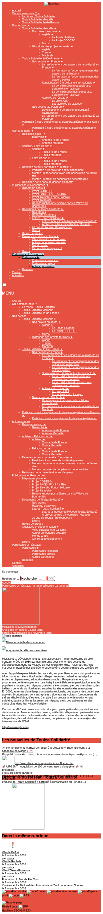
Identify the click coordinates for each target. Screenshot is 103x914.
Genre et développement (47, 248)
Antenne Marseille (53, 142)
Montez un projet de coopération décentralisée (60, 178)
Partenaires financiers (45, 260)
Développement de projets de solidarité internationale (65, 402)
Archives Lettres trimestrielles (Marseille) (67, 224)
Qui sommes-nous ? (26, 13)
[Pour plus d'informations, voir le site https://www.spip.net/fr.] (23, 906)
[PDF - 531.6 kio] (28, 828)
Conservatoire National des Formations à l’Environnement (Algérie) (42, 885)
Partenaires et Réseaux (28, 254)
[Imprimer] (12, 635)
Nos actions (21, 25)
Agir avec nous (23, 130)
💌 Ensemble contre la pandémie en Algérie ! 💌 (44, 763)
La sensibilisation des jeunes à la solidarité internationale (72, 93)
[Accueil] (51, 3)
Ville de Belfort (10, 852)
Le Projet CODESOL (64, 40)
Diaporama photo (34, 187)
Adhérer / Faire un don (37, 145)
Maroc (46, 43)
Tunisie (46, 52)
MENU (8, 293)
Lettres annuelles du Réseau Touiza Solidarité (69, 221)
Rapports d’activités (44, 215)
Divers (36, 230)
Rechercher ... (11, 578)
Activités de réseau (55, 97)
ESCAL (18, 910)
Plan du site (19, 891)
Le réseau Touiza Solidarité (38, 16)
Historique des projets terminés (52, 46)
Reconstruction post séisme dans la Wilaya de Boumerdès (60, 495)
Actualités (18, 275)
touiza (10, 858)
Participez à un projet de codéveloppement (58, 169)
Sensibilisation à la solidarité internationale (69, 82)
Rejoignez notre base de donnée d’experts (47, 181)
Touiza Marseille (52, 154)
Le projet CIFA (60, 100)
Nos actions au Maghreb (48, 106)
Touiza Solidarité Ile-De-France (42, 58)
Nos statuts (39, 212)
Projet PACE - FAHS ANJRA (49, 193)
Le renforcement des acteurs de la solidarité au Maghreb (70, 408)
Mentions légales (67, 891)
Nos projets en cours (46, 31)
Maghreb (47, 55)
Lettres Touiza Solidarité (48, 218)
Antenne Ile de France (55, 139)
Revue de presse (32, 233)
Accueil (16, 10)
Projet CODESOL (42, 190)
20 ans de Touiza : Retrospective (52, 227)
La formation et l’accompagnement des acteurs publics (75, 369)
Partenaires (31, 257)
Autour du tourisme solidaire (49, 242)
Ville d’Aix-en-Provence (16, 870)
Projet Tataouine (42, 199)
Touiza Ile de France (54, 151)
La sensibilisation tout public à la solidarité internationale (71, 87)
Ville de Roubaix (11, 861)
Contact (17, 272)
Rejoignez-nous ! (34, 133)
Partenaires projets (43, 263)
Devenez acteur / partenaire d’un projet (47, 166)
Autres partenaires (43, 266)
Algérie (48, 34)
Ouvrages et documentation (40, 236)
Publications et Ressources (30, 184)
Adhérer (38, 148)
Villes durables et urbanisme (49, 239)
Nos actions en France (47, 61)
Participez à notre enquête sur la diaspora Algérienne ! (64, 127)
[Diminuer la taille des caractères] (23, 642)
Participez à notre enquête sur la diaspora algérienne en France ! (61, 414)
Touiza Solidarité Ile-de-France (40, 22)
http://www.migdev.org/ (15, 727)
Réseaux (27, 269)
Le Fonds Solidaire (63, 37)
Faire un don (41, 157)
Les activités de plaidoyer (67, 103)
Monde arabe (40, 245)
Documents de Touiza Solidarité (43, 208)
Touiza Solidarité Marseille (37, 19)
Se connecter (10, 571)
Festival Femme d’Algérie (17, 772)
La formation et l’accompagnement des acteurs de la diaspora (75, 72)
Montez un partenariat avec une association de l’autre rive (64, 465)
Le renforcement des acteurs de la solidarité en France (70, 357)
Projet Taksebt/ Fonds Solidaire (51, 196)
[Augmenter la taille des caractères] (24, 650)
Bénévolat (40, 136)
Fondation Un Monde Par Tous (20, 879)
